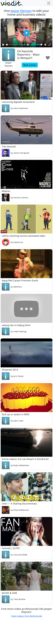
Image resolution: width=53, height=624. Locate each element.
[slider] (13, 44)
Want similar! (29, 65)
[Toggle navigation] (48, 3)
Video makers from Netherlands (26, 616)
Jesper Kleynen (21, 11)
